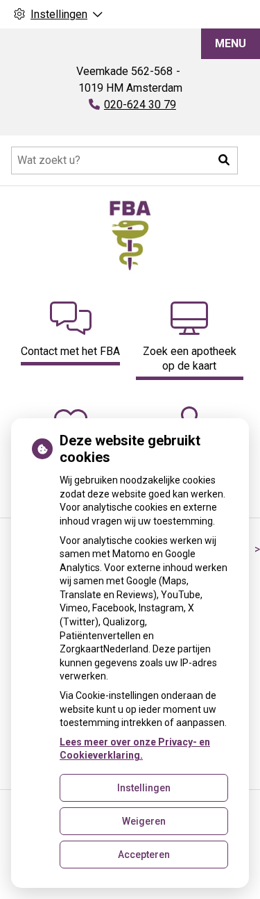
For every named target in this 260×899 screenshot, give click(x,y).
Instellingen (144, 787)
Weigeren (144, 821)
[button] (224, 160)
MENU (230, 43)
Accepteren (144, 854)
